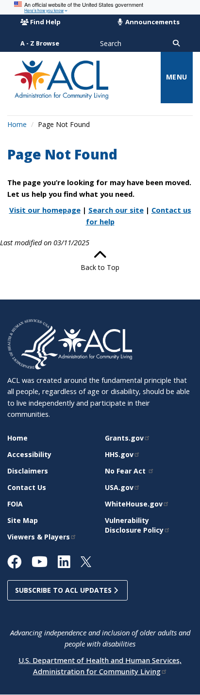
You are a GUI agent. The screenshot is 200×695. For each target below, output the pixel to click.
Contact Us (26, 487)
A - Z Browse (39, 43)
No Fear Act (126, 470)
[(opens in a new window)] (32, 343)
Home (17, 124)
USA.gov (119, 487)
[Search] (176, 43)
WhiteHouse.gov (134, 503)
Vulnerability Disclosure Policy (134, 525)
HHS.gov (119, 454)
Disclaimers (27, 470)
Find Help (45, 21)
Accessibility (29, 454)
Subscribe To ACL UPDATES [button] (64, 590)
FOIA (15, 503)
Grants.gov (124, 437)
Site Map (22, 520)
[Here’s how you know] (100, 7)
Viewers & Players (38, 536)
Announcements (152, 21)
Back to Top (100, 267)
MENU (176, 76)
